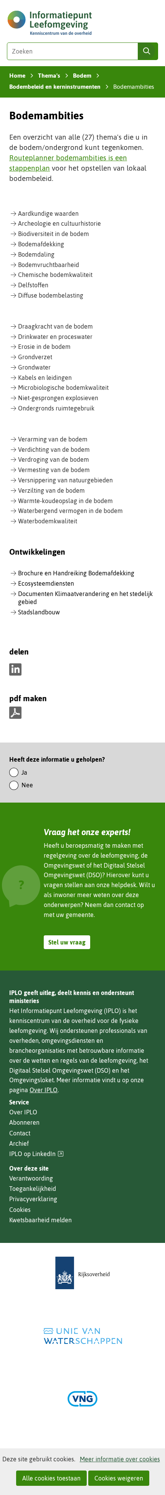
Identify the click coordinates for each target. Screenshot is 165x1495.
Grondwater (34, 367)
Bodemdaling (36, 254)
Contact (19, 1133)
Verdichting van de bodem (54, 449)
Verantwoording (31, 1178)
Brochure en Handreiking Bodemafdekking (76, 573)
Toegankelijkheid (32, 1188)
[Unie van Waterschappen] (82, 1336)
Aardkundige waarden (48, 213)
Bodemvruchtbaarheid (48, 264)
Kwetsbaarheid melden (40, 1220)
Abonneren (24, 1122)
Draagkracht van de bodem (55, 326)
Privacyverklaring (33, 1198)
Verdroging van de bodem (53, 459)
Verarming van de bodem (52, 439)
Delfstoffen (33, 285)
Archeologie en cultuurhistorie (59, 223)
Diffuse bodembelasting (50, 295)
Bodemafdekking (41, 244)
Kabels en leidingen (45, 377)
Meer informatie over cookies (120, 1459)
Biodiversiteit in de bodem (53, 233)
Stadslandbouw (39, 612)
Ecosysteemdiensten (46, 583)
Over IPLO (44, 1089)
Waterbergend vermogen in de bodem (70, 510)
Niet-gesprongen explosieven (58, 397)
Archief (19, 1143)
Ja (24, 772)
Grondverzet (35, 356)
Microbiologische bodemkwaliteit (63, 387)
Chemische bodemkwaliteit (55, 274)
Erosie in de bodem (44, 346)
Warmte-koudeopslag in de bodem (65, 500)
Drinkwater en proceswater (55, 336)
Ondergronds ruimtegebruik (56, 408)
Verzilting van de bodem (51, 490)
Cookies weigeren (118, 1478)
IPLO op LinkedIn (36, 1154)
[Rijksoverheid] (82, 1273)
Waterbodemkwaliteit (47, 521)
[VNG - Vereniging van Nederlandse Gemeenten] (82, 1399)
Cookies (20, 1209)
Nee (27, 785)
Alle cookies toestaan (51, 1478)
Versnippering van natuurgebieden (65, 480)
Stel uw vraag (67, 942)
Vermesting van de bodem (54, 469)
